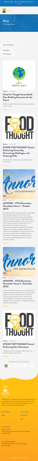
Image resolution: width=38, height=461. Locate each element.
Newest (8, 54)
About (3, 415)
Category (6, 50)
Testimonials (24, 415)
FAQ (21, 419)
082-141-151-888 (19, 2)
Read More (6, 109)
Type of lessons (8, 45)
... (24, 366)
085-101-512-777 (29, 2)
